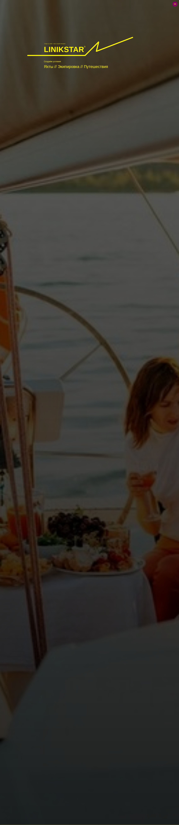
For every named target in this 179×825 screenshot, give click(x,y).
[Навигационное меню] (175, 4)
